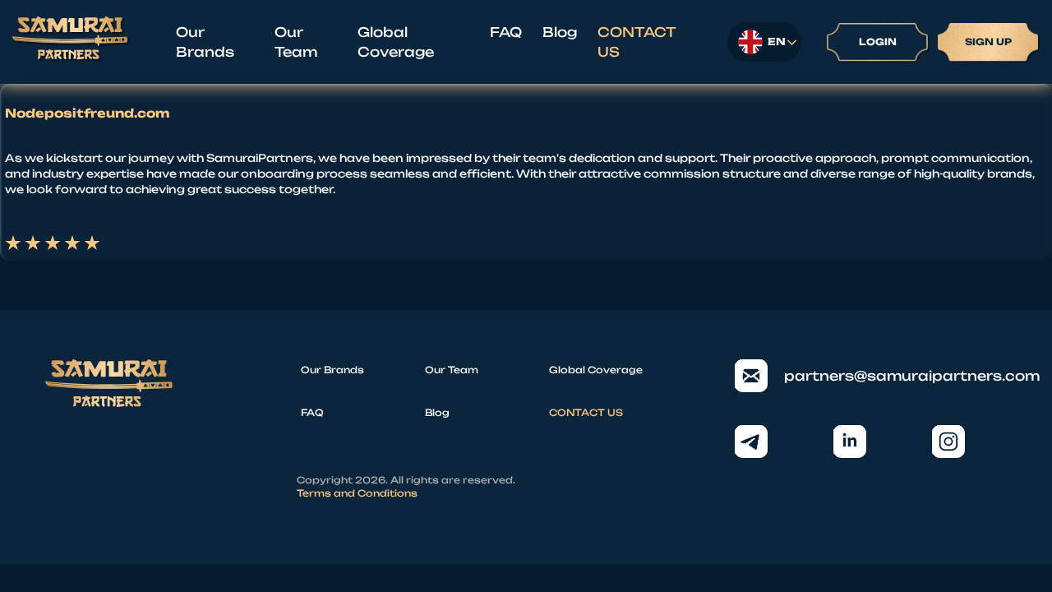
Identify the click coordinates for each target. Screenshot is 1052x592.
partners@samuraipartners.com (895, 376)
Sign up (988, 42)
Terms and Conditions (357, 493)
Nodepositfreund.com (87, 113)
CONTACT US (637, 42)
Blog (559, 32)
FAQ (506, 32)
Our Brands (205, 42)
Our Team (296, 42)
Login (878, 42)
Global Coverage (396, 42)
